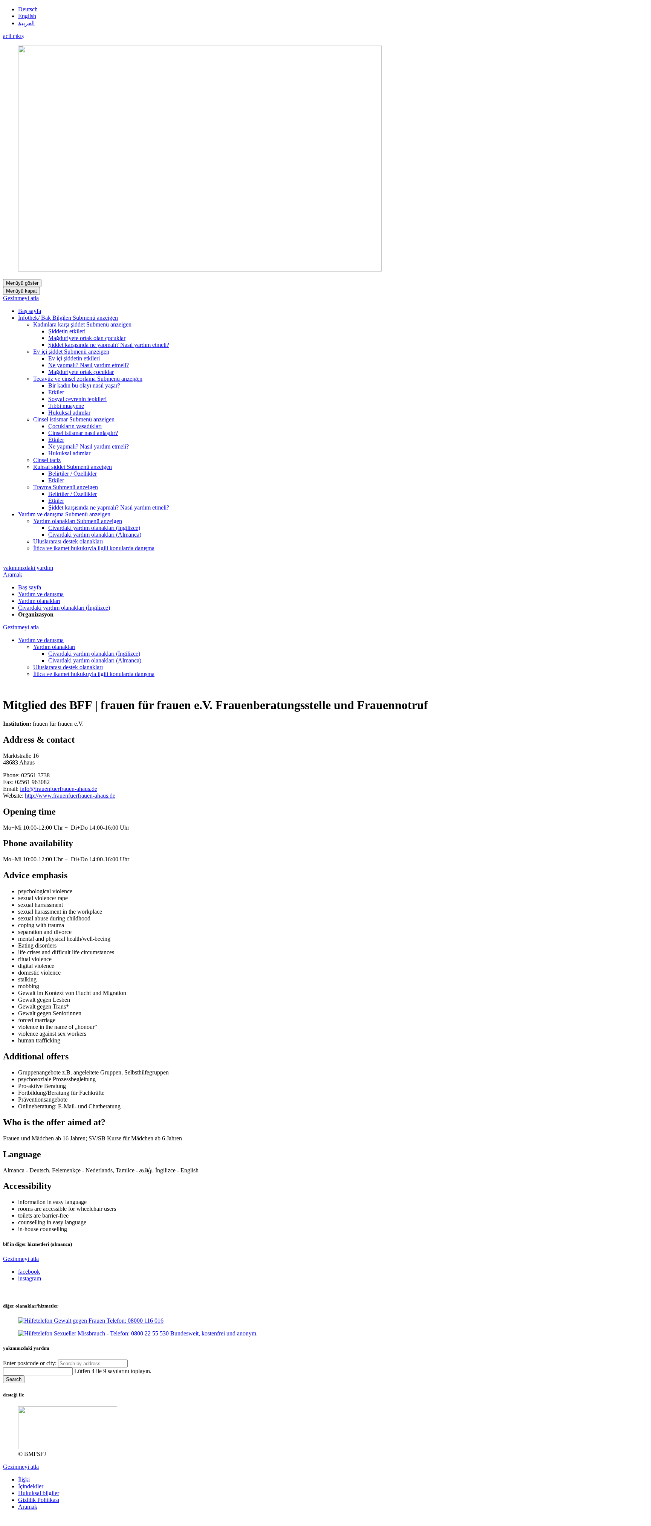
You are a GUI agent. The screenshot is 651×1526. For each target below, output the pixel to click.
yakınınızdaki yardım (28, 568)
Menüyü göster (22, 283)
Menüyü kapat (21, 291)
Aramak (12, 574)
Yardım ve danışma (41, 594)
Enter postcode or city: (30, 1363)
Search (13, 1379)
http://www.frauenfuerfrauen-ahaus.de (70, 795)
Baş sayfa (29, 587)
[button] (95, 317)
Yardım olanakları (39, 601)
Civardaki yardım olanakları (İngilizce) (64, 607)
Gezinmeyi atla (21, 298)
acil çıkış (13, 36)
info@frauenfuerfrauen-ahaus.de (58, 789)
